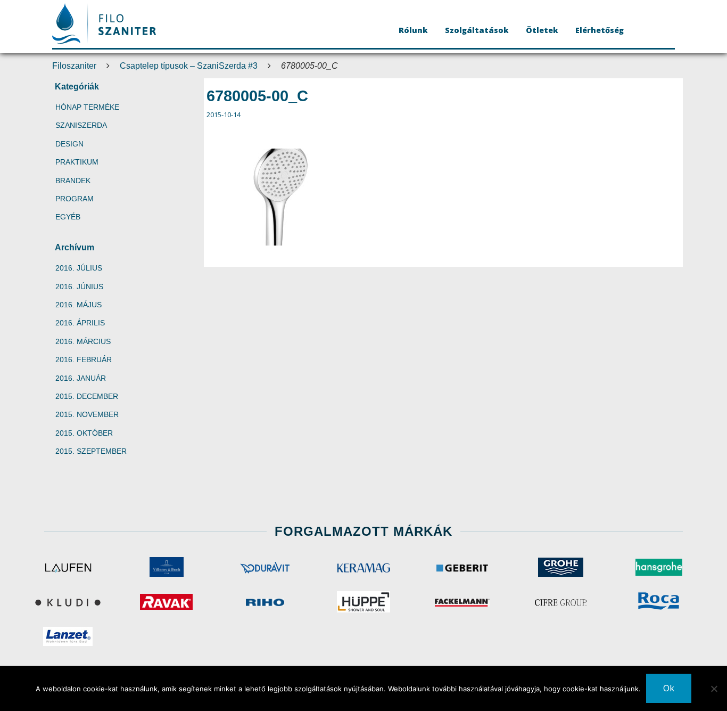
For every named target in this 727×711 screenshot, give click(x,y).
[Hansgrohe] (659, 567)
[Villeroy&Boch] (166, 567)
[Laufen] (68, 567)
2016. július (78, 268)
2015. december (86, 396)
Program (74, 198)
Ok (668, 688)
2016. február (83, 359)
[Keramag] (363, 567)
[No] (713, 688)
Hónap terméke (87, 107)
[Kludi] (68, 601)
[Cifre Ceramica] (560, 601)
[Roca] (659, 601)
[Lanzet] (68, 636)
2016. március (83, 341)
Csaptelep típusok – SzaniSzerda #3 (189, 65)
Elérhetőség (599, 30)
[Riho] (265, 601)
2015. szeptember (91, 451)
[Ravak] (166, 601)
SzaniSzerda (81, 125)
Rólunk (413, 30)
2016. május (78, 304)
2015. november (87, 414)
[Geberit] (462, 567)
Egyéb (67, 217)
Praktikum (76, 162)
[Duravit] (265, 567)
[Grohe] (560, 567)
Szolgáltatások (477, 30)
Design (69, 144)
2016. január (80, 378)
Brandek (72, 180)
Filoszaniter (74, 65)
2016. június (79, 286)
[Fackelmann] (462, 601)
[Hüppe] (363, 601)
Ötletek (542, 30)
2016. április (80, 322)
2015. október (84, 433)
